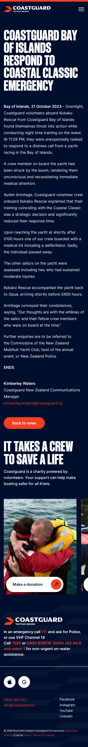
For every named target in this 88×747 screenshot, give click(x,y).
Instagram (67, 705)
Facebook (67, 699)
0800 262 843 (15, 699)
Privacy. (28, 735)
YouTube (66, 710)
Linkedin (66, 716)
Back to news (24, 423)
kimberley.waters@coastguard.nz (33, 403)
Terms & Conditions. (44, 735)
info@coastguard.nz (19, 705)
